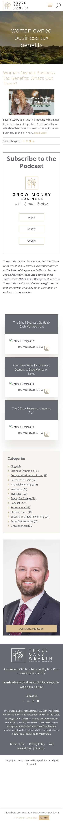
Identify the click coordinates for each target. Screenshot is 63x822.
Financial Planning (21, 484)
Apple (31, 217)
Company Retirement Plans (26, 475)
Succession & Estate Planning (27, 516)
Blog (13, 466)
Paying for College (21, 498)
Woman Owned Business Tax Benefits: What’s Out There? (29, 78)
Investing (16, 493)
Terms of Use (17, 744)
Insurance (16, 489)
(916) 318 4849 (37, 673)
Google (31, 240)
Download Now (30, 346)
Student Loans (19, 512)
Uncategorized (19, 525)
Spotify (31, 229)
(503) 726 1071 (35, 687)
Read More (40, 132)
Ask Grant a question (31, 628)
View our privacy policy (25, 817)
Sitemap (40, 748)
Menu (50, 6)
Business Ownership (22, 471)
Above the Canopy (15, 5)
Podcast (15, 503)
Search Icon (58, 5)
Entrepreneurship (21, 480)
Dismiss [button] (44, 817)
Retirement (17, 507)
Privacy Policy (37, 744)
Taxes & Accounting (22, 521)
